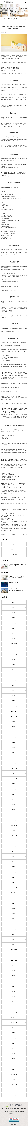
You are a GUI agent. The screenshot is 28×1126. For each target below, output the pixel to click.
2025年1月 (14, 700)
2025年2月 (14, 695)
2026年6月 (14, 612)
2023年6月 (14, 799)
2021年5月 (14, 923)
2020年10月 (14, 960)
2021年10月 (14, 898)
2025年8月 (14, 664)
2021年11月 (14, 892)
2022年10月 (14, 835)
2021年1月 (14, 944)
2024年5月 (14, 742)
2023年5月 (14, 804)
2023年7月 (14, 794)
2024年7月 (14, 732)
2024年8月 (14, 726)
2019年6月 (14, 1043)
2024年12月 (14, 706)
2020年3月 (14, 996)
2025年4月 (14, 685)
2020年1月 (14, 1006)
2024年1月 (14, 763)
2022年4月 (14, 866)
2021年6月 (14, 918)
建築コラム (14, 549)
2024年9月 (14, 721)
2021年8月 (14, 908)
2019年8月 (14, 1032)
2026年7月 (14, 607)
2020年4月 (14, 991)
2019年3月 (14, 1058)
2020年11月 (14, 955)
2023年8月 (14, 789)
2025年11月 (14, 649)
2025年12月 (14, 643)
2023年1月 (14, 820)
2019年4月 (14, 1053)
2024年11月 (14, 711)
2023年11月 (14, 773)
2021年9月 (14, 903)
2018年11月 (14, 1079)
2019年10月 (14, 1022)
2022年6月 (14, 856)
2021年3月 (14, 934)
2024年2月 (14, 757)
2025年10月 (14, 654)
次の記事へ (25, 534)
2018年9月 (14, 1089)
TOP (2, 18)
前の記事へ (3, 534)
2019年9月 (14, 1027)
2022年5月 (14, 861)
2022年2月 (14, 877)
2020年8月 (14, 970)
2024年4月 (14, 747)
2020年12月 (14, 949)
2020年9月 (14, 965)
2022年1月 (14, 882)
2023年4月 (14, 809)
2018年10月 (14, 1084)
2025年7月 (14, 669)
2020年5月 (14, 986)
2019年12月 (14, 1012)
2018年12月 (14, 1074)
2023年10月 (14, 778)
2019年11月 (14, 1017)
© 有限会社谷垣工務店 (14, 1124)
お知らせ (14, 544)
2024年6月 (14, 737)
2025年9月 (14, 659)
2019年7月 (14, 1038)
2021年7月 (14, 913)
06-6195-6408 (8, 1108)
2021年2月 (14, 939)
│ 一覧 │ (14, 534)
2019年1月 (14, 1069)
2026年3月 (14, 628)
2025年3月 (14, 690)
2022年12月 (14, 825)
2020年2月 (14, 1001)
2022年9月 (14, 840)
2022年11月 (14, 830)
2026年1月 (14, 638)
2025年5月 (14, 680)
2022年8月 (14, 846)
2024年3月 (14, 752)
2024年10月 (14, 716)
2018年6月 (14, 1095)
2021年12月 (14, 887)
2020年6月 (14, 981)
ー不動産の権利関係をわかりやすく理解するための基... (17, 565)
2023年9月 (14, 783)
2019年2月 (14, 1064)
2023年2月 (14, 815)
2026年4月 (14, 623)
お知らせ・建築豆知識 (8, 18)
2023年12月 (14, 768)
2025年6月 (14, 674)
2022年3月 (14, 872)
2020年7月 (14, 975)
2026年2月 (14, 633)
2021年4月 (14, 929)
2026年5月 (14, 617)
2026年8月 (14, 602)
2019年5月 (14, 1048)
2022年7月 (14, 851)
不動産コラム (15, 18)
